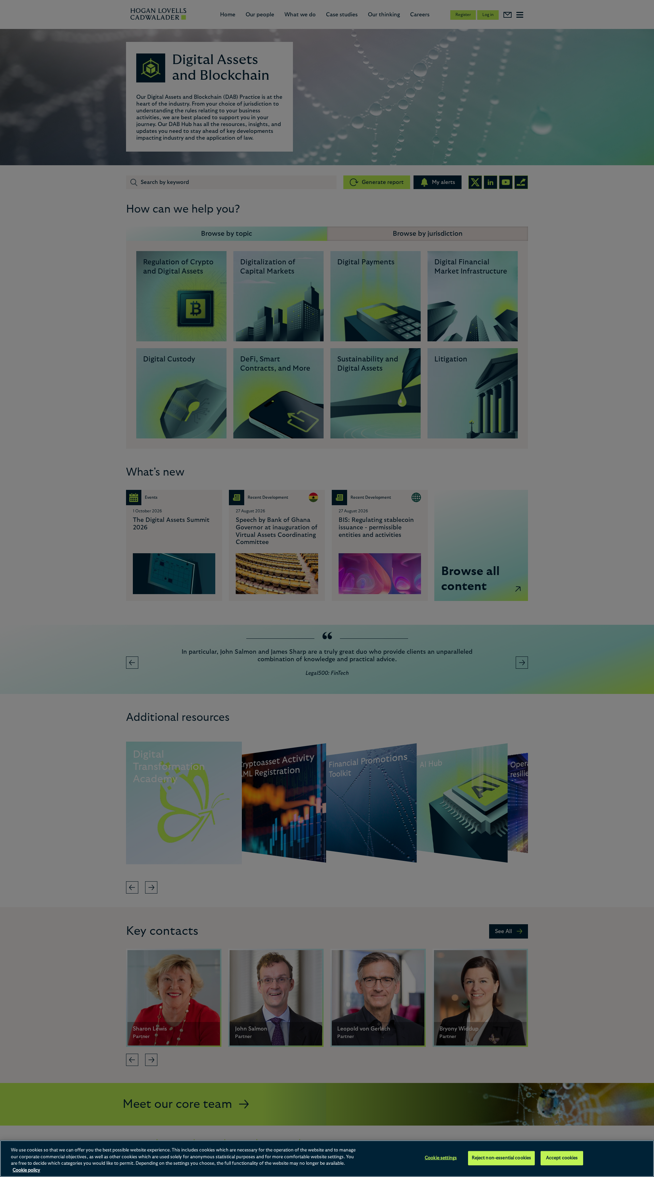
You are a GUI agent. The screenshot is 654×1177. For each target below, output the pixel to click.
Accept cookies (562, 1158)
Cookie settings (441, 1158)
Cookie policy (26, 1170)
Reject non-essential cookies (501, 1158)
